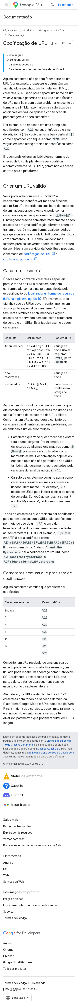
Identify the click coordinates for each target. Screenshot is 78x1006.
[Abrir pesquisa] (52, 4)
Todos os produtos (15, 968)
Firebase (8, 956)
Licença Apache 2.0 (48, 748)
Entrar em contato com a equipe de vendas (30, 905)
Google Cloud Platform (17, 962)
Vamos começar (13, 839)
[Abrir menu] (6, 5)
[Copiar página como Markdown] (63, 43)
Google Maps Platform (52, 30)
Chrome (8, 949)
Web (6, 875)
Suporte (8, 911)
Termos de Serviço (15, 918)
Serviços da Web (13, 881)
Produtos (28, 30)
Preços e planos (13, 898)
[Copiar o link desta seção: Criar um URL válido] (50, 186)
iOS (5, 869)
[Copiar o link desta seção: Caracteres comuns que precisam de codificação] (29, 579)
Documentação (17, 17)
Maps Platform (41, 5)
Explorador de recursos (17, 832)
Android (8, 862)
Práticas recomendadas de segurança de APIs (32, 845)
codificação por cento (18, 259)
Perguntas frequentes (17, 826)
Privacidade (38, 983)
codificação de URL (37, 254)
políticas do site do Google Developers (51, 752)
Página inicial (10, 30)
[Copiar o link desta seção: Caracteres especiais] (47, 271)
